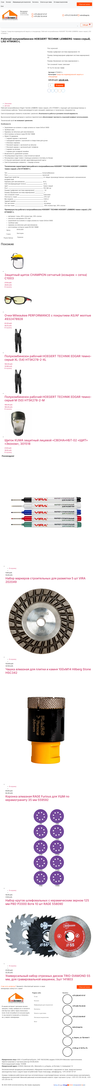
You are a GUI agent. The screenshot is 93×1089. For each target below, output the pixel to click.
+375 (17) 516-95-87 (71, 15)
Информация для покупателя (22, 2)
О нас (2, 2)
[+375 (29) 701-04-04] (32, 16)
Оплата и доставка (46, 2)
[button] (65, 85)
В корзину (59, 85)
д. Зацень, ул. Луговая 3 (80, 1037)
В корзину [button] (8, 287)
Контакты (35, 2)
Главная (3, 31)
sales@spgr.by (84, 15)
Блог (2, 6)
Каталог (8, 2)
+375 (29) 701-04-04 (40, 16)
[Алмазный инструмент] (10, 15)
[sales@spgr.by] (78, 15)
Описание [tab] (8, 103)
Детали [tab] (7, 106)
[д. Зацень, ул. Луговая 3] (67, 1041)
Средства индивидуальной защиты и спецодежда (23, 31)
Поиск (41, 25)
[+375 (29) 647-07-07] (32, 14)
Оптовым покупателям (60, 2)
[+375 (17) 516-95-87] (63, 15)
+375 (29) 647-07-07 (40, 14)
